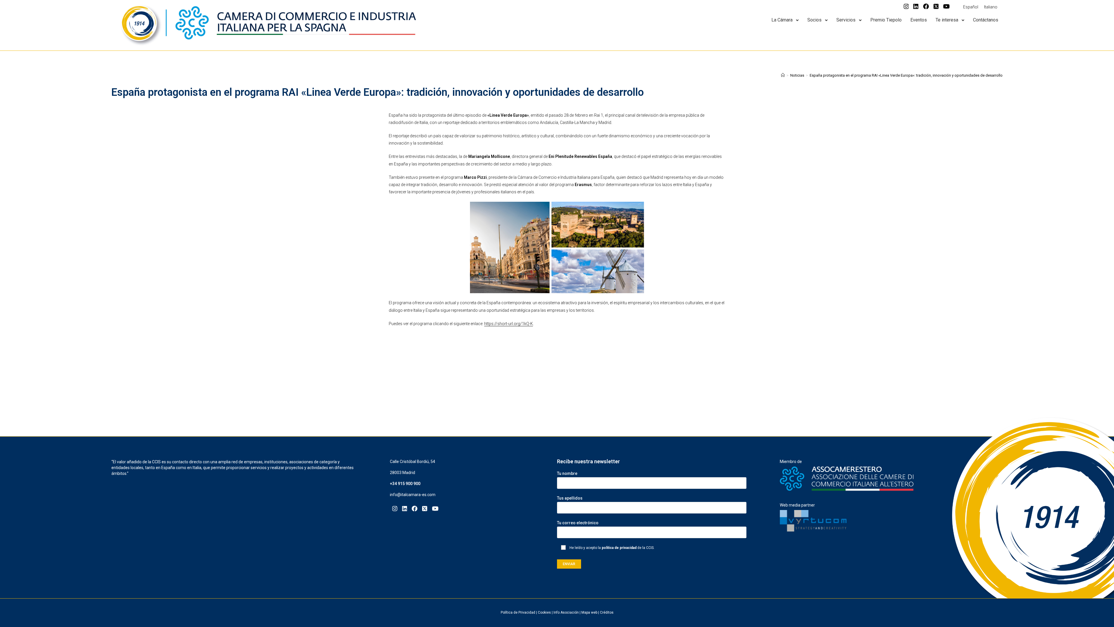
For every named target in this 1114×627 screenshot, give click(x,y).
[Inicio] (783, 75)
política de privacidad (619, 548)
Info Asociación (566, 612)
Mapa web (589, 612)
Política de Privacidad (518, 612)
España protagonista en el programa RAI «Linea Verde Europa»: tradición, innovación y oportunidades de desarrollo (906, 75)
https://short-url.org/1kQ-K (508, 323)
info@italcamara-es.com (412, 494)
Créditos (607, 612)
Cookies (544, 612)
